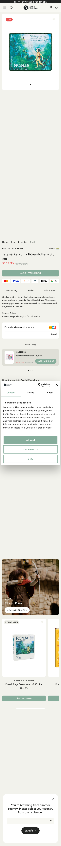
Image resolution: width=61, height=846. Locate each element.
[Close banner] (57, 385)
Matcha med (30, 344)
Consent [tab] (11, 393)
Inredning (22, 242)
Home (5, 242)
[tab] (30, 84)
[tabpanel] (30, 305)
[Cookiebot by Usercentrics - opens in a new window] (38, 385)
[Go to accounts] (50, 7)
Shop (13, 242)
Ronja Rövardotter (12, 248)
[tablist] (30, 290)
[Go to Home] (30, 7)
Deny (30, 458)
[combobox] (30, 821)
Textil (32, 242)
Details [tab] (30, 393)
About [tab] (50, 393)
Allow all (30, 440)
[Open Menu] (4, 7)
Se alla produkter (17, 610)
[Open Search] (12, 7)
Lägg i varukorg (30, 273)
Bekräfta (30, 830)
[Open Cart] (55, 7)
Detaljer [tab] (30, 290)
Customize (29, 449)
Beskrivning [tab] (11, 290)
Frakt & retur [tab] (49, 290)
